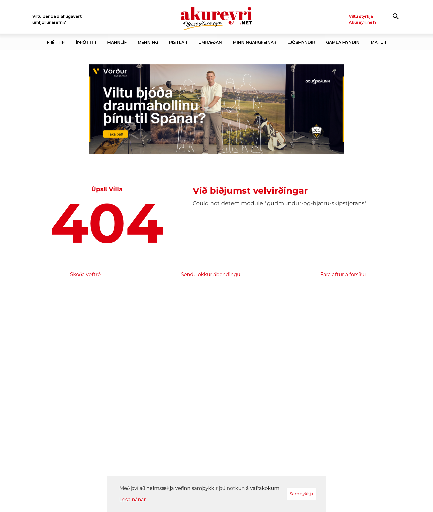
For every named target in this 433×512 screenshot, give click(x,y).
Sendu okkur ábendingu (210, 274)
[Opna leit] (396, 16)
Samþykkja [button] (301, 493)
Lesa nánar (132, 499)
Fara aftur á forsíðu (343, 274)
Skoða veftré (85, 274)
